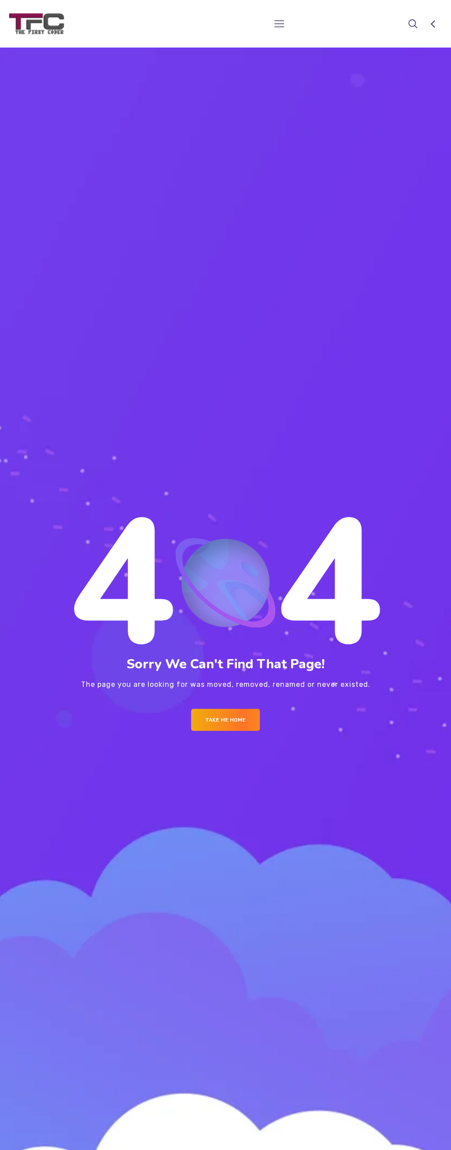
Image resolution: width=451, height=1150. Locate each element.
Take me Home (225, 720)
